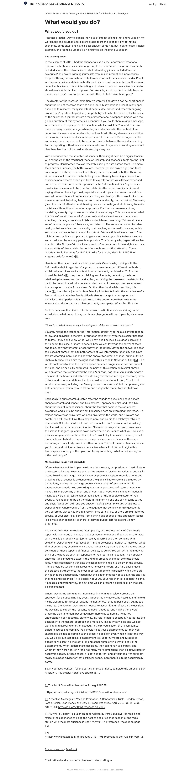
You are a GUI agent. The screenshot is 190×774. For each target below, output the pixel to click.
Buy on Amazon (54, 749)
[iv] (136, 360)
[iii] (53, 291)
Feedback (71, 749)
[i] (76, 256)
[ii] (66, 275)
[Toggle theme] (82, 4)
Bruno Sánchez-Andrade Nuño (55, 4)
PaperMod (119, 770)
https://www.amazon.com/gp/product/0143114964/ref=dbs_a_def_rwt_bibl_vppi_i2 (94, 736)
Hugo (111, 770)
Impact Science (53, 13)
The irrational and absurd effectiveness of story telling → (78, 760)
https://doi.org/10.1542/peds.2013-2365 (81, 707)
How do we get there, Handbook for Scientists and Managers (95, 13)
